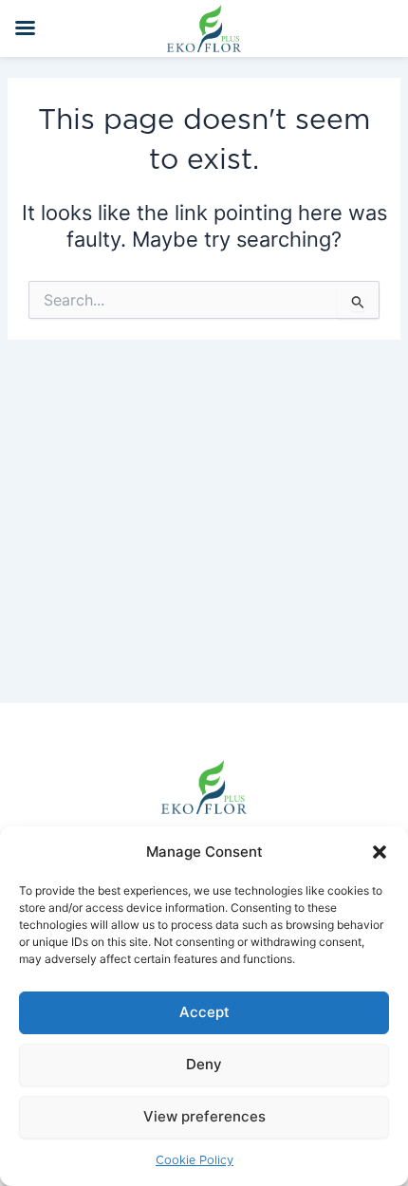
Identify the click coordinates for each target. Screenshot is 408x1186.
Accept (204, 1012)
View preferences (204, 1116)
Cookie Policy (194, 1160)
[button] (379, 852)
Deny (204, 1064)
